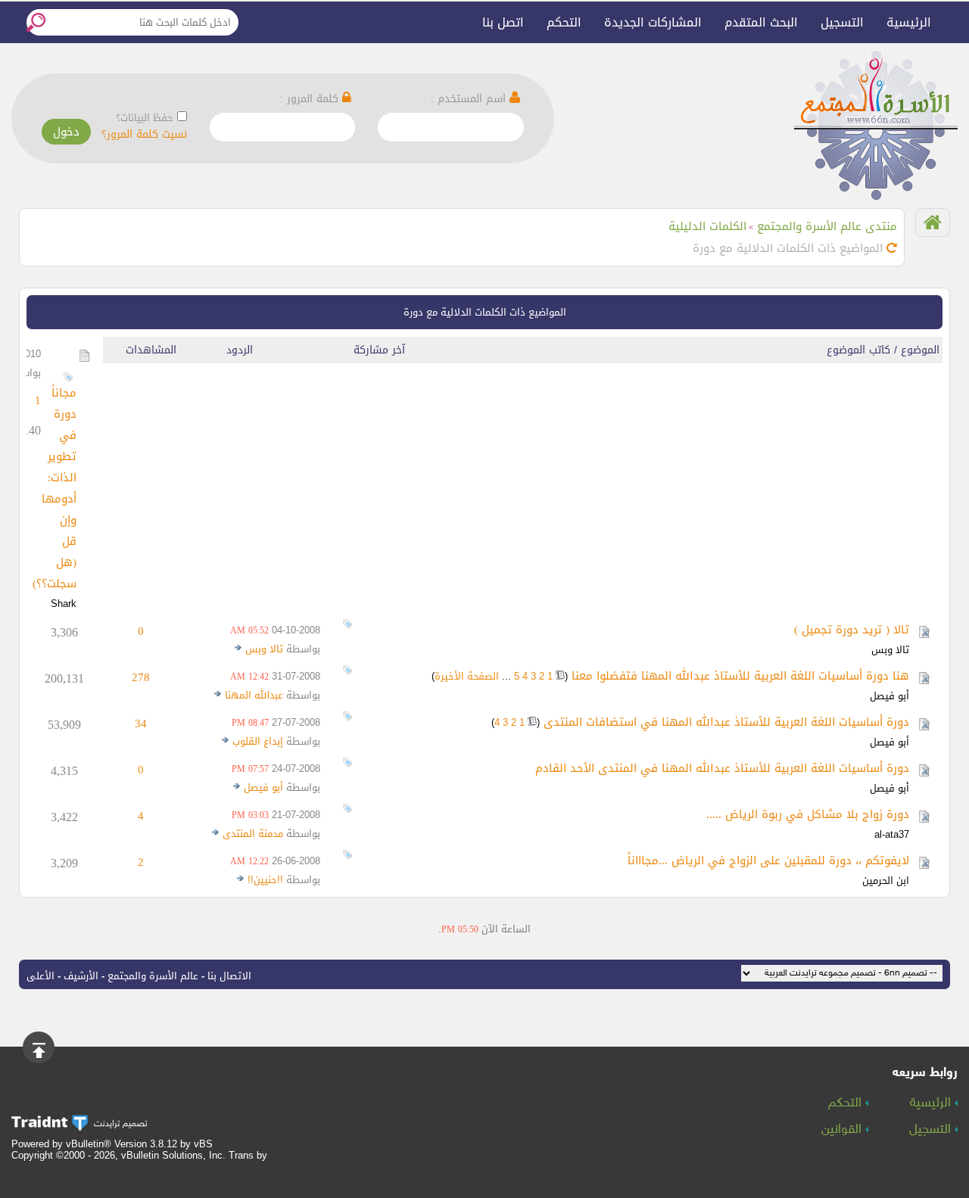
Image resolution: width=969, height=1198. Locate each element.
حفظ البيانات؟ (144, 117)
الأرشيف (81, 975)
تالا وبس (890, 649)
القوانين (843, 1129)
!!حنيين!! (265, 879)
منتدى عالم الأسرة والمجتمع (827, 226)
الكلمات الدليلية (707, 226)
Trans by (248, 1155)
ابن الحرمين (885, 880)
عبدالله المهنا (254, 695)
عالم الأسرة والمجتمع (152, 975)
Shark (63, 603)
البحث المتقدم (761, 22)
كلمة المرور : (311, 99)
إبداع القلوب (257, 741)
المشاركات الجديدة (653, 22)
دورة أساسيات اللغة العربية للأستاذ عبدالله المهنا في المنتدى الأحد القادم (722, 768)
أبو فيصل (889, 695)
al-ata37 (891, 834)
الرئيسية (908, 22)
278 (141, 677)
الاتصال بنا (229, 975)
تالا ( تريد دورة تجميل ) (851, 629)
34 (141, 723)
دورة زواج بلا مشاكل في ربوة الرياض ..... (807, 814)
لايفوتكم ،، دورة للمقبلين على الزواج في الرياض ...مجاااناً (768, 860)
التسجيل (842, 22)
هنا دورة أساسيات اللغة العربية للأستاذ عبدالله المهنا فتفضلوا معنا (740, 675)
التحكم (564, 22)
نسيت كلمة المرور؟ (144, 134)
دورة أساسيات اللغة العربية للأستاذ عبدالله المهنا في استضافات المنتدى (726, 722)
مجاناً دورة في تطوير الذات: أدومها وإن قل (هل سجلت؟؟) (54, 488)
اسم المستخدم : (470, 99)
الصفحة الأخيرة (467, 676)
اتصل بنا (503, 22)
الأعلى (40, 975)
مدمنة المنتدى (253, 833)
